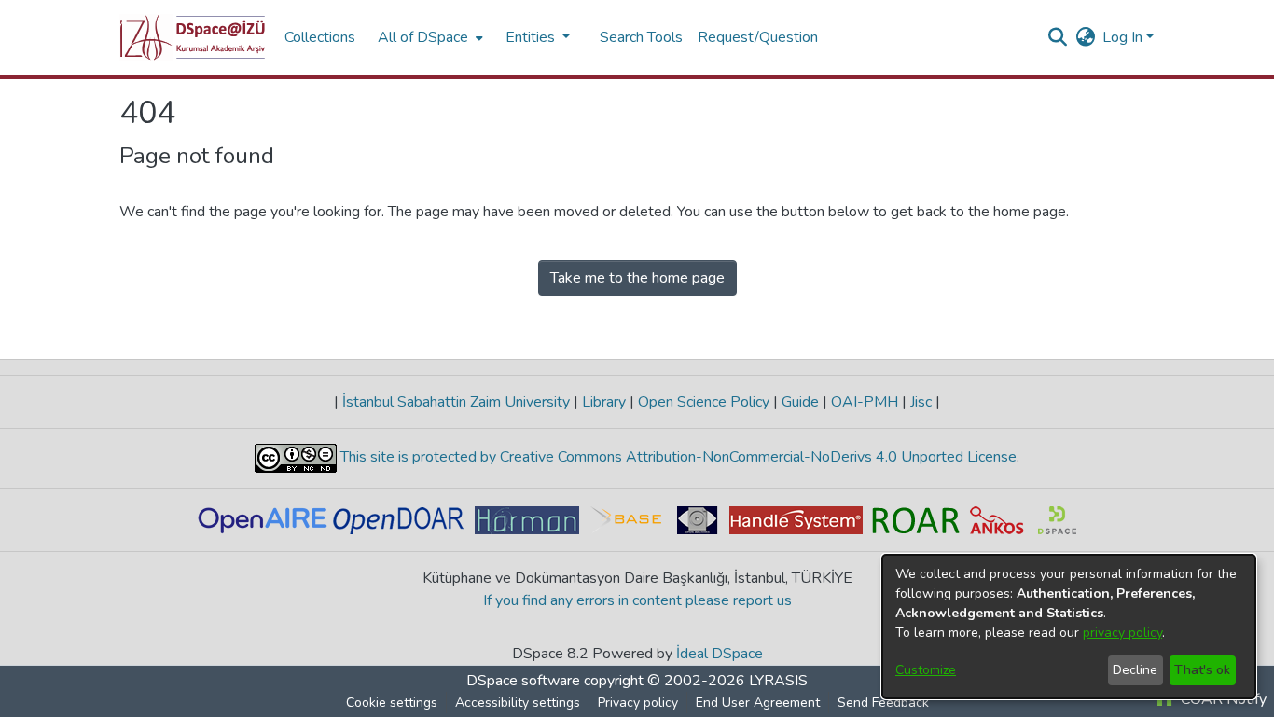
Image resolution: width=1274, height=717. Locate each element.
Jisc (921, 402)
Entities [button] (532, 37)
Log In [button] (1124, 37)
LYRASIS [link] (778, 680)
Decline (1135, 670)
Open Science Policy (703, 402)
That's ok (1202, 670)
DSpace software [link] (523, 680)
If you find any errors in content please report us (637, 600)
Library (604, 402)
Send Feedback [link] (883, 702)
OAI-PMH (864, 402)
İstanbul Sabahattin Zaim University (456, 402)
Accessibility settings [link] (517, 702)
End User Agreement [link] (758, 702)
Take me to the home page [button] (637, 278)
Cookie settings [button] (391, 702)
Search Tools (641, 37)
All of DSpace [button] (423, 37)
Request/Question (758, 37)
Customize (925, 670)
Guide (800, 402)
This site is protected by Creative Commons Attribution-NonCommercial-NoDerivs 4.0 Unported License (677, 457)
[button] (192, 37)
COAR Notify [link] (1222, 699)
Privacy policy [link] (638, 702)
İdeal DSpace (719, 653)
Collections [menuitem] (319, 37)
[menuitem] (428, 37)
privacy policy (1122, 632)
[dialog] (1068, 626)
